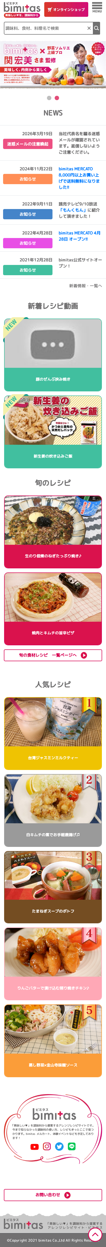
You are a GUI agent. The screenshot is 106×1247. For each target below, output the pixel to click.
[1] (96, 28)
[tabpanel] (53, 64)
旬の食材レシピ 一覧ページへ (50, 655)
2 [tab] (56, 98)
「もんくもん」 (73, 210)
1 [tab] (49, 98)
